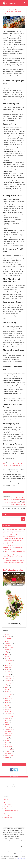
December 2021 (9, 676)
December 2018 (9, 729)
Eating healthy (16, 834)
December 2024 (9, 643)
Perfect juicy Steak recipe (13, 570)
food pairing (19, 840)
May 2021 (7, 689)
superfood (20, 851)
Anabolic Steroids (6, 828)
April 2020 (7, 707)
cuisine (4, 832)
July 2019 (7, 720)
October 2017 (8, 753)
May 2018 (7, 740)
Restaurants (7, 812)
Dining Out (20, 832)
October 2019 (8, 715)
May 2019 (7, 724)
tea (23, 851)
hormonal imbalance (10, 846)
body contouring (11, 830)
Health (5, 808)
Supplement (7, 814)
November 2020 (9, 695)
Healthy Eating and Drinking (11, 810)
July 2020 (7, 702)
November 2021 (9, 678)
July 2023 (7, 652)
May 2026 (7, 634)
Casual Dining (22, 830)
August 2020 (8, 700)
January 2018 (8, 748)
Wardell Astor (17, 508)
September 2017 (9, 755)
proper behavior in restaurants (9, 849)
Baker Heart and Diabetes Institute (17, 828)
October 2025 (8, 638)
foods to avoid (6, 842)
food (4, 491)
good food (18, 842)
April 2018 (7, 742)
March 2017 (7, 759)
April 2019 (7, 726)
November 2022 (9, 662)
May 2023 (7, 656)
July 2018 (7, 737)
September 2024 (9, 647)
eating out (22, 834)
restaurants (14, 851)
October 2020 (8, 696)
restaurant (18, 849)
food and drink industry (14, 838)
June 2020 (7, 704)
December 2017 (9, 750)
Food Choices (13, 840)
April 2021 (7, 691)
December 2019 (9, 713)
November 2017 (9, 751)
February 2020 (8, 711)
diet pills (10, 832)
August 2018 (8, 735)
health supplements (7, 844)
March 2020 (7, 709)
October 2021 (8, 680)
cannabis (16, 830)
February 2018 (8, 746)
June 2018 (7, 739)
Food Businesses (8, 806)
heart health (20, 844)
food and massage (6, 840)
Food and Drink (9, 491)
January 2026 (8, 636)
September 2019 (9, 717)
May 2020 (7, 706)
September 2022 (9, 665)
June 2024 (7, 649)
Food (5, 803)
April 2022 (7, 669)
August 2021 (8, 684)
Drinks (5, 801)
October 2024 (8, 645)
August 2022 (8, 667)
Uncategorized (7, 815)
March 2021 (7, 693)
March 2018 (7, 744)
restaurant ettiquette (7, 851)
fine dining (5, 836)
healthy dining (14, 844)
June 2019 (7, 722)
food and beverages (15, 836)
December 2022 (9, 660)
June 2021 (7, 687)
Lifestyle (4, 848)
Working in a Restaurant (10, 817)
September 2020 (9, 698)
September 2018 (9, 733)
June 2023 (7, 654)
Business (6, 799)
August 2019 (8, 718)
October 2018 (8, 731)
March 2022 (7, 671)
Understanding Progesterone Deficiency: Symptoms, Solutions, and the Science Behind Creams (14, 547)
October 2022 (8, 663)
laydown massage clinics (20, 846)
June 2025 (7, 640)
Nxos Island (16, 848)
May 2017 (7, 757)
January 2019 (8, 728)
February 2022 (8, 673)
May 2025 (7, 642)
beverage (5, 830)
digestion (15, 832)
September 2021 (9, 682)
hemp (4, 846)
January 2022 (8, 674)
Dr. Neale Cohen (6, 834)
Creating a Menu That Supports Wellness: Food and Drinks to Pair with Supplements (12, 556)
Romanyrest (15, 776)
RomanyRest (6, 785)
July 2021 (7, 685)
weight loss (22, 491)
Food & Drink (7, 804)
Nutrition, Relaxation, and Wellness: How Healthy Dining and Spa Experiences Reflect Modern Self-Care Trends (14, 531)
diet (7, 832)
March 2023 (7, 658)
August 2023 (8, 651)
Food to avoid (16, 491)
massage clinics (10, 848)
